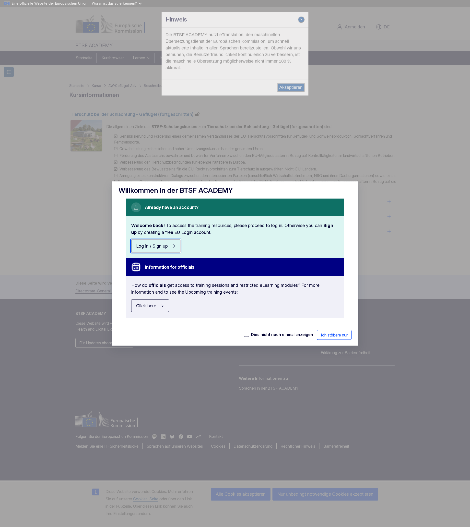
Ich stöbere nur (334, 335)
